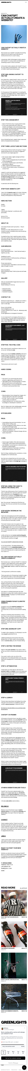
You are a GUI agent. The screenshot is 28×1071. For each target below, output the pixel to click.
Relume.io (5, 806)
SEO (9, 380)
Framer (8, 356)
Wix (18, 356)
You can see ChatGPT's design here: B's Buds (12, 541)
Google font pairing (15, 132)
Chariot (4, 820)
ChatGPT (6, 634)
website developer (9, 704)
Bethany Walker (7, 863)
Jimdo (3, 836)
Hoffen (2, 617)
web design (18, 737)
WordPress (12, 356)
